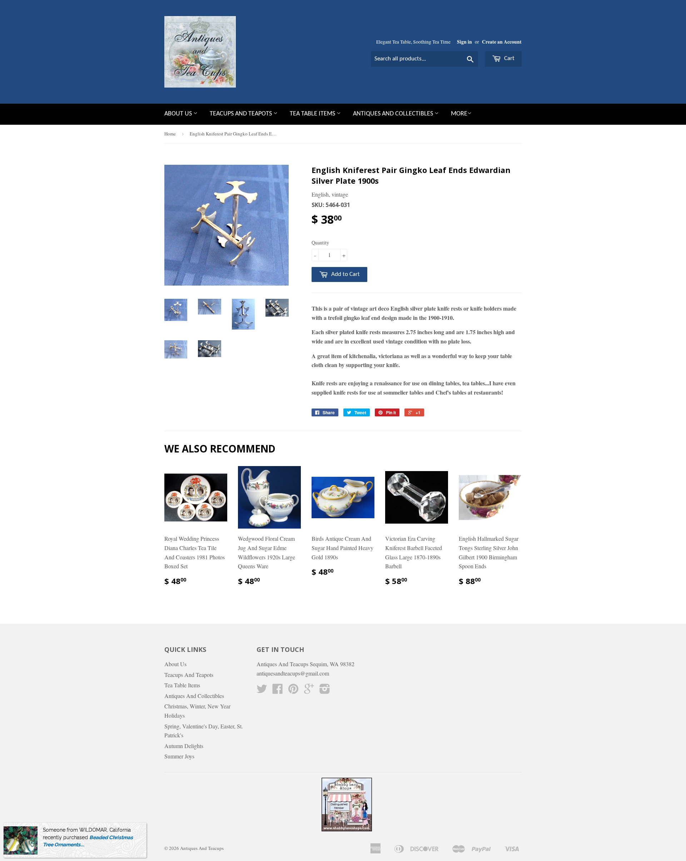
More (459, 113)
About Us (178, 113)
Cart (508, 58)
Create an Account (502, 41)
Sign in (464, 41)
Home (170, 133)
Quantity (320, 242)
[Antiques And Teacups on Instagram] (324, 690)
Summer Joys (179, 756)
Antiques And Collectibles (393, 113)
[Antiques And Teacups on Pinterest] (293, 690)
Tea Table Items (313, 113)
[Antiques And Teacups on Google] (309, 690)
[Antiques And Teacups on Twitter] (262, 690)
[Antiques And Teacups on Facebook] (277, 690)
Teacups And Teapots (241, 113)
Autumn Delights (183, 745)
